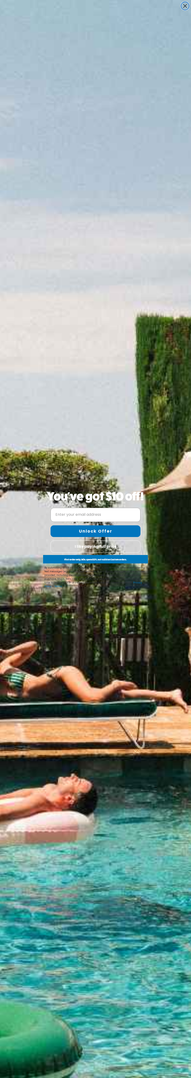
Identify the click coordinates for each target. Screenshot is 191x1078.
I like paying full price (95, 546)
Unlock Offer (95, 531)
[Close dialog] (185, 6)
